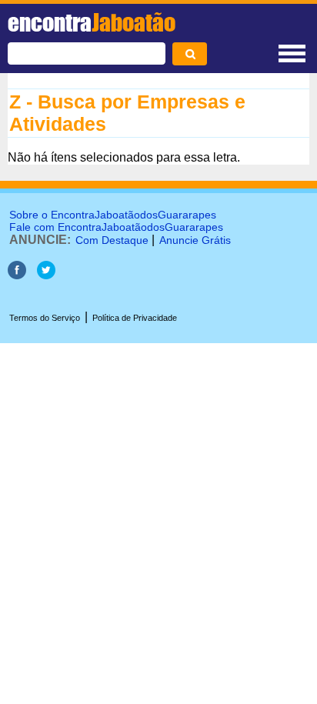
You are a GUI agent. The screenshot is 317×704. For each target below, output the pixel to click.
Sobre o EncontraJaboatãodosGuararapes (112, 215)
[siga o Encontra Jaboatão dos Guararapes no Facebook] (17, 275)
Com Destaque (111, 240)
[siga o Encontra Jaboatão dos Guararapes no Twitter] (46, 275)
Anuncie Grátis (195, 240)
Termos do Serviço (44, 317)
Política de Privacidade (134, 317)
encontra (91, 22)
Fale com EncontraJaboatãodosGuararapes (116, 227)
